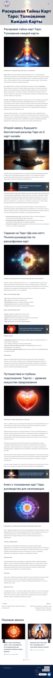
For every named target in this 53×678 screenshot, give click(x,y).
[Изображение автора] (5, 654)
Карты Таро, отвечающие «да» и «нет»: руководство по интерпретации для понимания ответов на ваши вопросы (13, 647)
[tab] (23, 659)
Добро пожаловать (38, 671)
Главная (38, 667)
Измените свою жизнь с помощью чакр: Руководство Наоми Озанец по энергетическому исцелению (40, 607)
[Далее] (49, 641)
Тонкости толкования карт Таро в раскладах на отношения (13, 606)
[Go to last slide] (4, 641)
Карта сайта (38, 674)
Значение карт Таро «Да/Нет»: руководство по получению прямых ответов (39, 645)
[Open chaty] (49, 674)
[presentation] (13, 631)
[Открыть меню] (48, 4)
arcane (9, 654)
